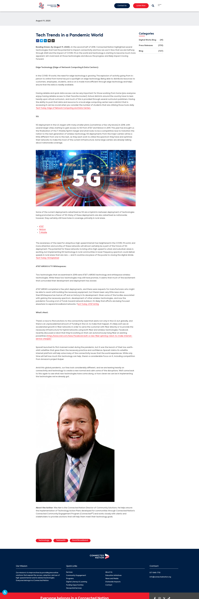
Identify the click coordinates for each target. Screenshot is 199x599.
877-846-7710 (155, 573)
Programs (70, 579)
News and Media (112, 579)
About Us (109, 572)
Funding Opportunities (75, 585)
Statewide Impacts (113, 582)
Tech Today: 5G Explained (48, 258)
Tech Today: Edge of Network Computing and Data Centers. (64, 108)
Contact (108, 585)
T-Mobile (43, 233)
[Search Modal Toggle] (153, 6)
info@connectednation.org (161, 577)
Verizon (42, 230)
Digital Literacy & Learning (76, 582)
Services (69, 572)
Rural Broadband (81, 541)
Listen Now (140, 6)
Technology (44, 541)
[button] (4, 592)
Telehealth (61, 541)
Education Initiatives (113, 576)
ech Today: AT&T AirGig (88, 304)
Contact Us (121, 6)
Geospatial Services (74, 589)
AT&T (41, 227)
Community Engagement (76, 576)
